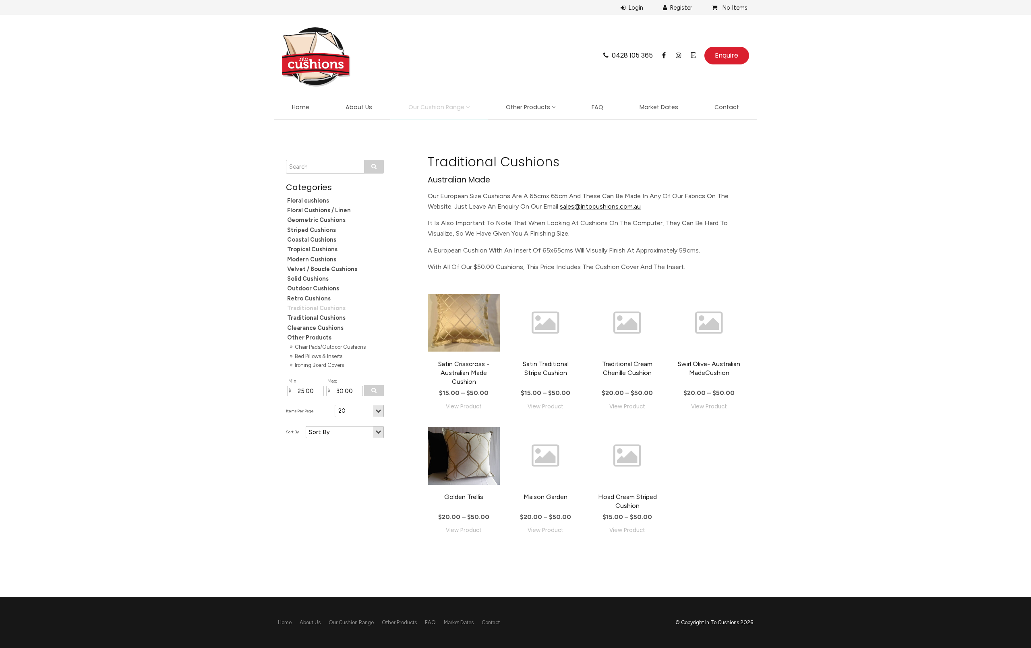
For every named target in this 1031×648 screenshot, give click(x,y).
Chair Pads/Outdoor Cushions (330, 347)
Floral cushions (308, 200)
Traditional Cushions (316, 308)
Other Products (528, 107)
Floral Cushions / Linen (319, 210)
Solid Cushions (308, 278)
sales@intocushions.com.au (600, 206)
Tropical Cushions (312, 249)
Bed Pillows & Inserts (318, 356)
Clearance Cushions (315, 327)
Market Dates (659, 107)
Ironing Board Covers (319, 365)
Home (300, 107)
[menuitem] (285, 622)
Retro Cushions (309, 298)
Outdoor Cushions (313, 288)
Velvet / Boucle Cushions (322, 269)
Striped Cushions (311, 230)
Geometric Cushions (316, 220)
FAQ (597, 107)
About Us (359, 107)
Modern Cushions (311, 259)
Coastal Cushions (311, 239)
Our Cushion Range (436, 107)
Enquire (726, 55)
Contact (726, 107)
